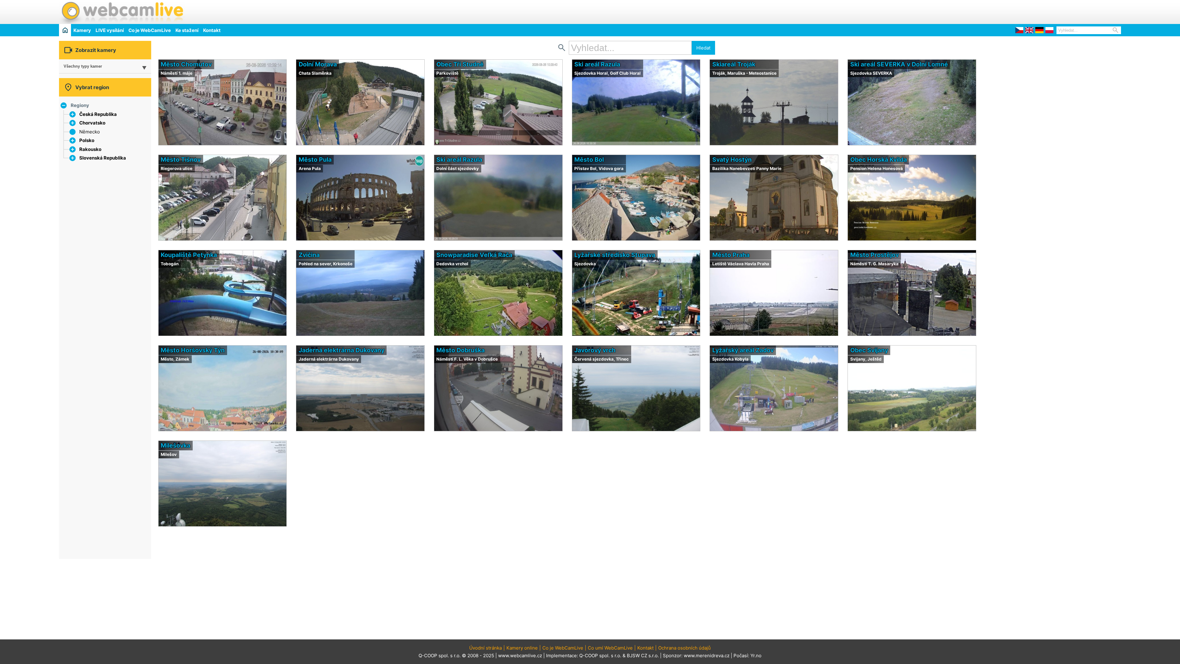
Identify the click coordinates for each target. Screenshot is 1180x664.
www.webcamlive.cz (520, 655)
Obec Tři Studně (460, 64)
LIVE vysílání (110, 30)
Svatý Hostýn (732, 159)
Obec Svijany (869, 350)
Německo (89, 132)
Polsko (86, 140)
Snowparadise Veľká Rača (474, 255)
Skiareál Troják (733, 64)
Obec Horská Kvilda (878, 159)
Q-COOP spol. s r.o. (600, 655)
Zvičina (309, 255)
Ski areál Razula (597, 64)
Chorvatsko (92, 123)
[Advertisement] (1049, 11)
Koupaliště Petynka (189, 255)
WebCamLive (122, 12)
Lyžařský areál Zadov (743, 350)
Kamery (82, 30)
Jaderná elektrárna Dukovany (341, 350)
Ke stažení (187, 30)
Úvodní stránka (485, 648)
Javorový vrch (595, 350)
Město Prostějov (874, 255)
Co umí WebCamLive (610, 648)
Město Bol (589, 159)
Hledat (703, 48)
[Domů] (65, 30)
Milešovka (175, 445)
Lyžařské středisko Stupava (614, 255)
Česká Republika (98, 114)
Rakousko (90, 149)
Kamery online (522, 648)
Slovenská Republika (102, 158)
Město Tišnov (181, 159)
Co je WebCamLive (149, 30)
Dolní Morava (318, 64)
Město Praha (730, 255)
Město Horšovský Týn (193, 350)
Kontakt (212, 30)
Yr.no (755, 655)
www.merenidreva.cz (707, 655)
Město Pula (315, 159)
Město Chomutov (186, 64)
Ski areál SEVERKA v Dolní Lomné (899, 64)
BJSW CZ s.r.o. (643, 655)
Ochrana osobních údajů (684, 648)
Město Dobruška (460, 350)
